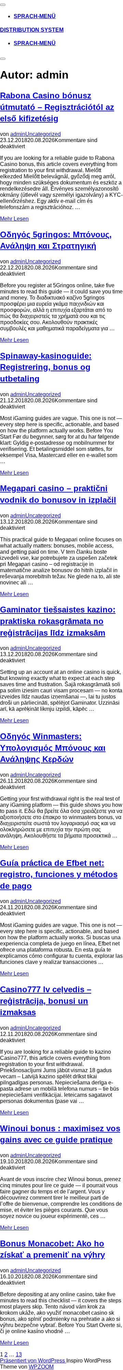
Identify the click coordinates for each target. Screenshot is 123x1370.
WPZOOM (41, 1367)
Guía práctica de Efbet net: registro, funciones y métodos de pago (59, 874)
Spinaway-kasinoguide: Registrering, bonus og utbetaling (46, 367)
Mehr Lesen (14, 219)
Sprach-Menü (35, 16)
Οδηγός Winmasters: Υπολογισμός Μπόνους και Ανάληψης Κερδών (53, 748)
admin (17, 134)
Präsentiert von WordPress (33, 1361)
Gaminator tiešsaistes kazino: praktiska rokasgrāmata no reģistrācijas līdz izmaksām (57, 621)
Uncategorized (43, 134)
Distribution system (32, 30)
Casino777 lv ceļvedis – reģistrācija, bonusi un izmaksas (45, 1001)
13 (19, 1354)
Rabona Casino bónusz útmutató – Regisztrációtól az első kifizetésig (57, 107)
